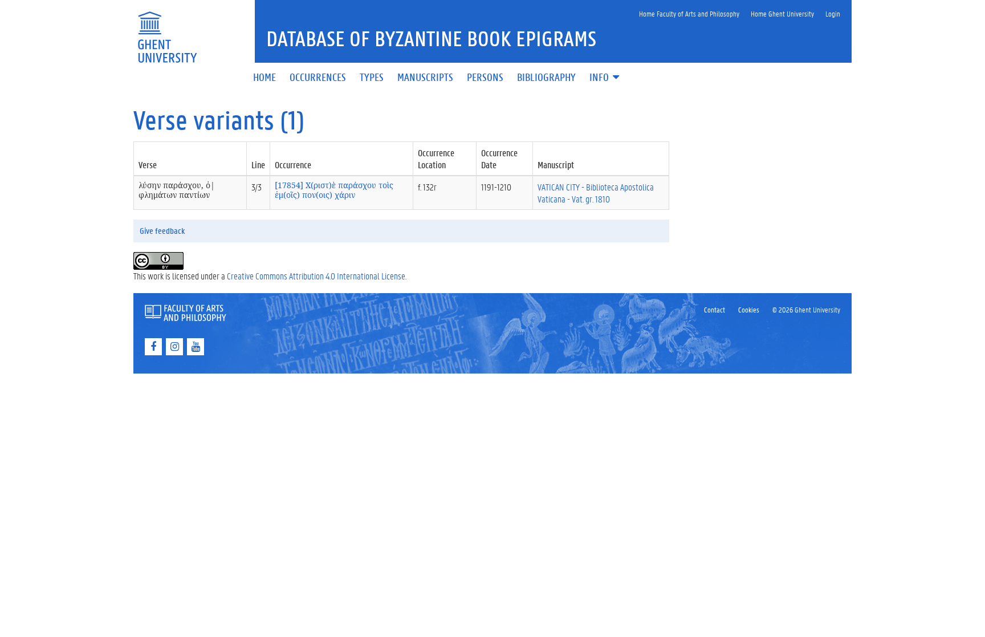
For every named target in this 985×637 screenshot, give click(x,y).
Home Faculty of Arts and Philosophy (689, 13)
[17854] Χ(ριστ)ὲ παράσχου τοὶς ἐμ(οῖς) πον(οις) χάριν (334, 190)
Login (832, 13)
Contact (714, 309)
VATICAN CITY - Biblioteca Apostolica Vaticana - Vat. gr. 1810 (596, 193)
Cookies (748, 309)
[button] (605, 77)
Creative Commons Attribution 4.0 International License (316, 276)
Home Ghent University (782, 13)
